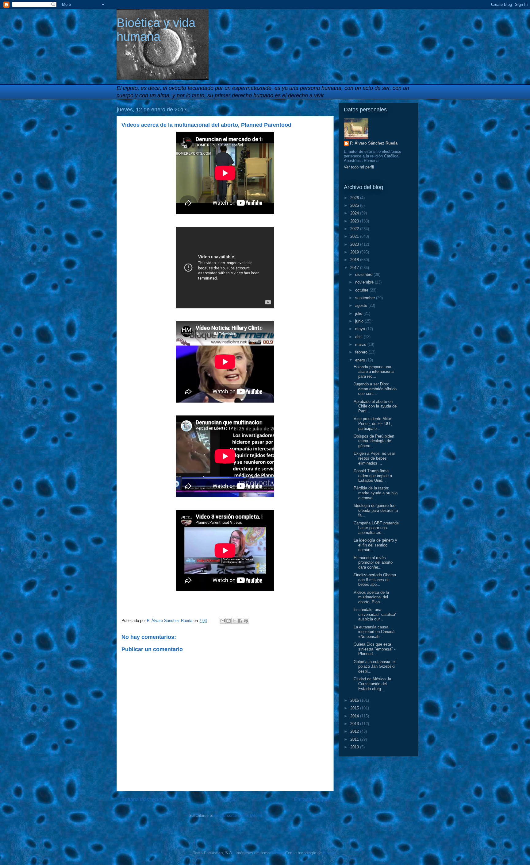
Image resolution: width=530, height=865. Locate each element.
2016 (355, 700)
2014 (355, 716)
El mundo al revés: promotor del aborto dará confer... (373, 562)
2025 (355, 205)
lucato (277, 853)
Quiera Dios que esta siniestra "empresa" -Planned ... (374, 649)
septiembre (365, 297)
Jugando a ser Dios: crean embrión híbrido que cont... (375, 389)
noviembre (365, 282)
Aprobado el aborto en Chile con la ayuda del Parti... (376, 406)
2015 (355, 708)
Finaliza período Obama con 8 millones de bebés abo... (375, 580)
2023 (355, 221)
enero (360, 360)
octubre (362, 290)
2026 (355, 197)
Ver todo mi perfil (359, 167)
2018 (355, 259)
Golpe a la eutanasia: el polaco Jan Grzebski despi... (375, 666)
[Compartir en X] (234, 621)
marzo (361, 344)
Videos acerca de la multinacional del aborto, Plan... (371, 597)
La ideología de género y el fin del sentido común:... (375, 545)
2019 (355, 252)
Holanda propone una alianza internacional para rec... (374, 372)
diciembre (364, 274)
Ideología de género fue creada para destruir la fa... (376, 510)
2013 (355, 723)
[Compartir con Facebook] (240, 621)
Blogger (329, 853)
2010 (355, 747)
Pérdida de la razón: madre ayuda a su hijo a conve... (376, 493)
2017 (355, 267)
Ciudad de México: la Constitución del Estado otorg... (372, 684)
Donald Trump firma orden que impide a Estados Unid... (373, 476)
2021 (355, 236)
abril (359, 336)
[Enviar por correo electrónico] (223, 621)
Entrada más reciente (144, 799)
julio (359, 313)
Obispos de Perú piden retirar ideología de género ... (374, 441)
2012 (355, 731)
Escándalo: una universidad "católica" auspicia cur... (375, 614)
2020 (355, 244)
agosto (361, 305)
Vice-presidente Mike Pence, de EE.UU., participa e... (373, 423)
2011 (355, 739)
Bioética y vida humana (156, 29)
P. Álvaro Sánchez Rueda (374, 143)
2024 (355, 213)
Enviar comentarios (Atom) (238, 815)
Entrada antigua (311, 799)
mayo (360, 328)
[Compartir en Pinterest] (246, 621)
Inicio (231, 799)
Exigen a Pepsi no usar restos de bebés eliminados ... (374, 458)
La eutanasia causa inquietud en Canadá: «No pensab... (375, 632)
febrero (362, 352)
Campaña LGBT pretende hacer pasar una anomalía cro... (376, 528)
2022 (355, 228)
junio (360, 321)
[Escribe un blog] (228, 621)
